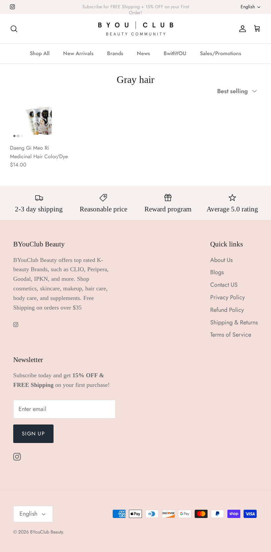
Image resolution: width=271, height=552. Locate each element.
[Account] (241, 28)
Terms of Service (230, 334)
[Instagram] (12, 6)
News (143, 53)
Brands (115, 53)
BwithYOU (175, 53)
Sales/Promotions (220, 53)
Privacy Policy (227, 297)
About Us (221, 260)
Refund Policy (227, 310)
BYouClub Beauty (46, 532)
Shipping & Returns (234, 322)
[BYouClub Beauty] (135, 28)
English (248, 6)
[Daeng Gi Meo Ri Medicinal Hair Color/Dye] (39, 121)
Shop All (40, 53)
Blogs (217, 272)
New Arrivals (78, 53)
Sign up (33, 433)
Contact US (224, 284)
